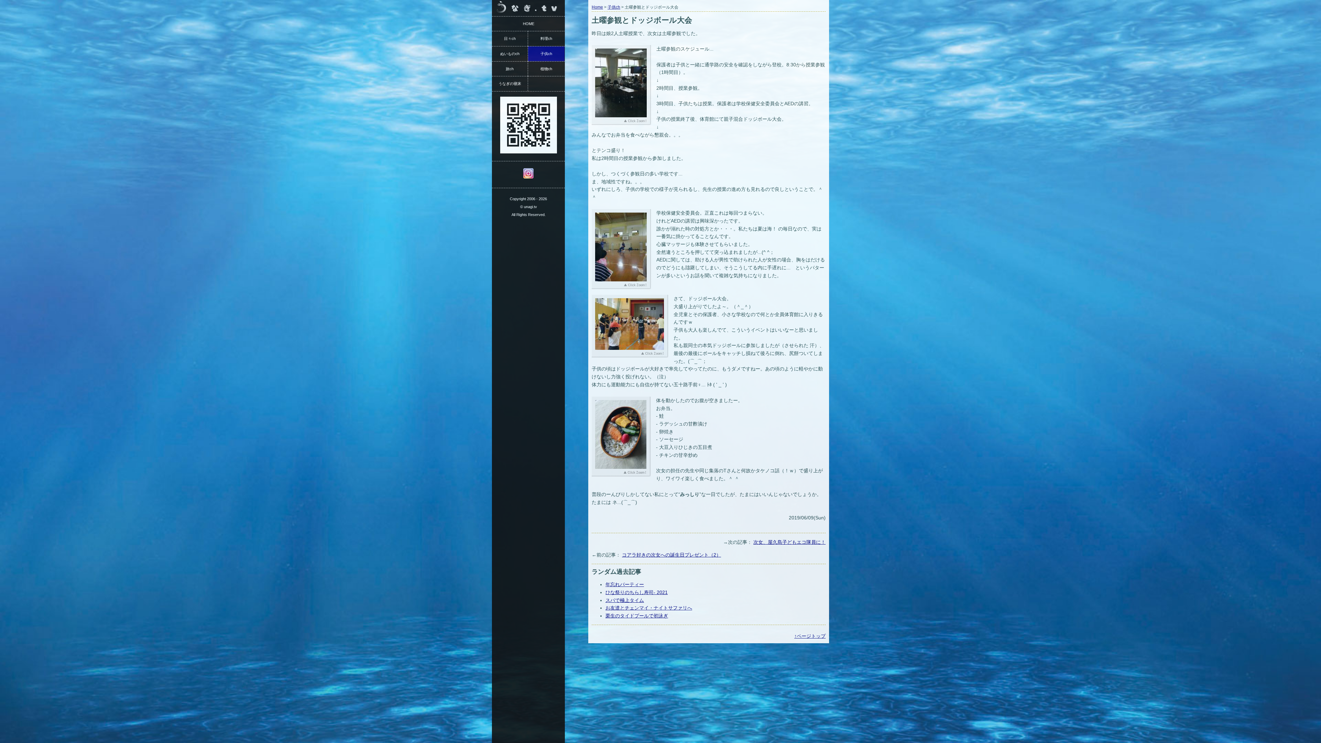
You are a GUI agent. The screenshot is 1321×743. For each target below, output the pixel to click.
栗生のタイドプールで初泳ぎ (636, 615)
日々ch (510, 38)
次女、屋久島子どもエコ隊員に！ (789, 542)
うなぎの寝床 (509, 84)
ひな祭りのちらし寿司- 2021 (636, 592)
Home (597, 7)
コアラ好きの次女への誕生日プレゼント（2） (671, 555)
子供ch (614, 7)
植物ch (546, 69)
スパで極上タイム (624, 600)
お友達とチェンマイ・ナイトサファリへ (648, 608)
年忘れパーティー (624, 584)
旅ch (510, 69)
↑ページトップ (810, 636)
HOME (528, 24)
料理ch (546, 38)
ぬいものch (509, 54)
